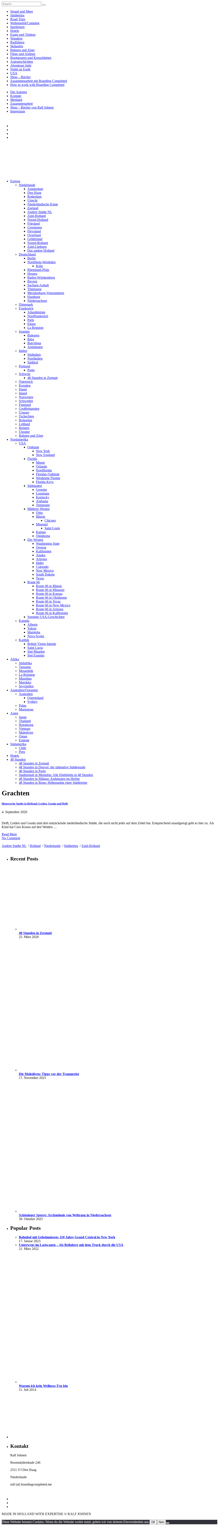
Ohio (39, 513)
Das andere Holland (40, 250)
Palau (22, 705)
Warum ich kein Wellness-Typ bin (43, 1386)
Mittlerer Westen (38, 509)
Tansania (25, 667)
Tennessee (43, 505)
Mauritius (25, 678)
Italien (23, 351)
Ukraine (24, 432)
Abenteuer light (20, 65)
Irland (23, 389)
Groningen (34, 227)
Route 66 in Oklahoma (51, 597)
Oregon (41, 547)
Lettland (24, 424)
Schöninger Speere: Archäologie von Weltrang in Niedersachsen (65, 1215)
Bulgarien (25, 420)
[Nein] (167, 1523)
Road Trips (17, 19)
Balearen (33, 335)
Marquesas (26, 709)
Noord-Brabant (37, 243)
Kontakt (15, 96)
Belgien (24, 428)
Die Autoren (18, 92)
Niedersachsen (37, 300)
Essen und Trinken (23, 34)
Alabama (42, 501)
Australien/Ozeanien (24, 690)
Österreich (26, 381)
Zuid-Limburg (37, 246)
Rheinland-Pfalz (38, 270)
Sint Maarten (36, 651)
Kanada (24, 620)
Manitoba (33, 632)
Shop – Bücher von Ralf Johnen (32, 107)
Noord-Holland (37, 219)
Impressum (17, 111)
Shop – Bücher (20, 77)
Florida (32, 459)
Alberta (32, 624)
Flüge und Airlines (22, 54)
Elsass (31, 324)
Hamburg (33, 297)
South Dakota (45, 574)
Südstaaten (34, 486)
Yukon (31, 628)
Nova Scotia (35, 636)
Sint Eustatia (35, 655)
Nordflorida (44, 470)
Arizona (41, 559)
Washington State (47, 543)
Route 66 (33, 582)
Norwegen (26, 397)
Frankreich (26, 308)
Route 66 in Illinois (49, 586)
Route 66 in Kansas (49, 593)
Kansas (41, 532)
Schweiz (24, 374)
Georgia (41, 489)
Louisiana (42, 493)
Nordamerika (19, 439)
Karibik (24, 640)
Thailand (25, 721)
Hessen (32, 273)
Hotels (14, 31)
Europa (15, 181)
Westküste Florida (48, 478)
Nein (161, 1522)
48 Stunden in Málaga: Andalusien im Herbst (49, 779)
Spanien (24, 331)
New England (45, 455)
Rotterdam (34, 196)
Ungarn (24, 412)
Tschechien (26, 416)
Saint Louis (52, 528)
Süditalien (34, 354)
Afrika (14, 659)
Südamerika (18, 744)
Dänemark (26, 304)
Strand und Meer (21, 11)
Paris (30, 320)
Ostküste (33, 447)
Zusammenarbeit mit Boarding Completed (38, 81)
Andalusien (35, 347)
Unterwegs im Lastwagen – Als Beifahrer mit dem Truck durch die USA (71, 1245)
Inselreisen (17, 27)
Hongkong (26, 725)
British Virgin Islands (41, 644)
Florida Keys (44, 482)
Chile (22, 748)
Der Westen (35, 540)
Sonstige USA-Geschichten (46, 617)
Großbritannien (29, 408)
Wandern (16, 38)
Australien (26, 694)
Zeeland (32, 208)
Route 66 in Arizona (49, 609)
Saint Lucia (35, 647)
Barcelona (34, 343)
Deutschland (27, 254)
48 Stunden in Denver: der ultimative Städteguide (52, 767)
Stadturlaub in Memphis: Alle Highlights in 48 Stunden (56, 775)
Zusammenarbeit (21, 103)
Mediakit (16, 100)
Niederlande (27, 185)
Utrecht (32, 200)
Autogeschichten (21, 61)
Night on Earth (20, 69)
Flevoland (34, 231)
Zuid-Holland (36, 216)
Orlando (41, 466)
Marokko (25, 682)
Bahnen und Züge (22, 50)
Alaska (40, 555)
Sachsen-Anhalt (38, 285)
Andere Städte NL (39, 212)
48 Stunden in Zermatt (42, 378)
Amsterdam (35, 189)
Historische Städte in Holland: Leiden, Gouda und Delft (35, 803)
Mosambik (26, 671)
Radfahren (17, 42)
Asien (14, 713)
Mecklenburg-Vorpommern (45, 293)
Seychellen (26, 686)
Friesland (33, 223)
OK (153, 1522)
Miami (40, 462)
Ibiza (30, 339)
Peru (22, 752)
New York (43, 451)
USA (13, 73)
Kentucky (42, 497)
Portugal (24, 366)
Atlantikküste (36, 312)
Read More (9, 834)
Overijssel (34, 235)
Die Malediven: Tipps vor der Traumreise (49, 1074)
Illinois (40, 516)
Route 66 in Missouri (50, 590)
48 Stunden (18, 759)
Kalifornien (43, 551)
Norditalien (35, 358)
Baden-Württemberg (41, 277)
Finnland (25, 405)
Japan (23, 717)
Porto (31, 370)
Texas (40, 578)
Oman (23, 736)
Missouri (42, 524)
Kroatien (25, 385)
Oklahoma (43, 536)
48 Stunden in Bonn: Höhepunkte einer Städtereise (53, 782)
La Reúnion (35, 327)
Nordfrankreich (37, 316)
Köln (39, 266)
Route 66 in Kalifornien (52, 613)
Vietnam (24, 728)
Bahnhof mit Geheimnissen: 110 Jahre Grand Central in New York (67, 1237)
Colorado (42, 567)
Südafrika (25, 663)
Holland (35, 846)
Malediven (26, 732)
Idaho (40, 563)
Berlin (31, 258)
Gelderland (34, 239)
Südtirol (32, 362)
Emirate (24, 740)
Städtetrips (17, 15)
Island (23, 393)
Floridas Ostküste (47, 474)
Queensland (35, 698)
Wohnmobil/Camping (24, 23)
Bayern (32, 281)
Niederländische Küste (42, 204)
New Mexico (45, 570)
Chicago (50, 520)
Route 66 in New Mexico (53, 605)
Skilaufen (16, 46)
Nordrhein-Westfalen (41, 262)
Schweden (26, 401)
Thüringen (34, 289)
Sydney (32, 701)
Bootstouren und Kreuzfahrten (30, 58)
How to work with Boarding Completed (37, 85)
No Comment (11, 838)
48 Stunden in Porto (32, 771)
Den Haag (34, 192)
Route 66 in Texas (48, 601)
